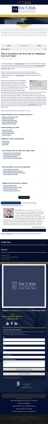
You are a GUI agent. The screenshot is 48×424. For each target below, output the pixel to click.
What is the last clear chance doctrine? (12, 171)
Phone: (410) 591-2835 (10, 316)
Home (2, 233)
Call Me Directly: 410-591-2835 (24, 373)
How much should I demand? (10, 156)
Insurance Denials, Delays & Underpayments (24, 411)
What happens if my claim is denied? (12, 154)
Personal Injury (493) (5, 255)
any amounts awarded (40, 65)
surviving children (32, 104)
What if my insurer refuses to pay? (11, 190)
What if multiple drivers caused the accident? (14, 172)
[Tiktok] (4, 230)
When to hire (5, 144)
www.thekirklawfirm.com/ (38, 227)
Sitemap (26, 420)
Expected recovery (6, 135)
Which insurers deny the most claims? (12, 187)
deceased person (20, 63)
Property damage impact (8, 133)
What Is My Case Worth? (8, 118)
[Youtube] (7, 230)
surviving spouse (20, 75)
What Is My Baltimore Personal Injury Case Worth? (24, 400)
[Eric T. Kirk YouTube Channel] (8, 323)
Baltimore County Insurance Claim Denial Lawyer (28, 394)
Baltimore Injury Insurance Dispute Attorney (16, 396)
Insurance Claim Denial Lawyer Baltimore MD (10, 394)
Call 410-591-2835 (24, 197)
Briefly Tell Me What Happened (9, 359)
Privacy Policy (41, 418)
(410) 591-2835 (28, 3)
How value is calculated (8, 131)
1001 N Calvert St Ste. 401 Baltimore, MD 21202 (26, 385)
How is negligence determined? (11, 169)
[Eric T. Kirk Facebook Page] (13, 323)
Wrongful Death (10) (5, 259)
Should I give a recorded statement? (12, 153)
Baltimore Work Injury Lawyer (9, 123)
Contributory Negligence (24, 403)
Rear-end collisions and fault (10, 174)
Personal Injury (15, 58)
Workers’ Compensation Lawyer (10, 122)
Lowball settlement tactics (10, 185)
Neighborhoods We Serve (27, 398)
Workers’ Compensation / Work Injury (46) (9, 257)
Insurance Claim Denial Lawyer (9, 120)
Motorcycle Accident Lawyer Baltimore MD (33, 396)
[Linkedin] (5, 230)
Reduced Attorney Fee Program (24, 408)
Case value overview (7, 130)
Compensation (5, 142)
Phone (4, 350)
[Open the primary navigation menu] (12, 15)
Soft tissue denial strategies (10, 189)
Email (4, 345)
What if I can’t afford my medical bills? (12, 158)
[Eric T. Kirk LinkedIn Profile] (17, 323)
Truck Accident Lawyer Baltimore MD (19, 397)
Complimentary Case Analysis (24, 1)
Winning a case (5, 141)
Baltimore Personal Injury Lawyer (10, 117)
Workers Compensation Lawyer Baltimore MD (29, 395)
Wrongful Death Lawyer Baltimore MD (14, 395)
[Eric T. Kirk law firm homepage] (24, 9)
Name (4, 337)
